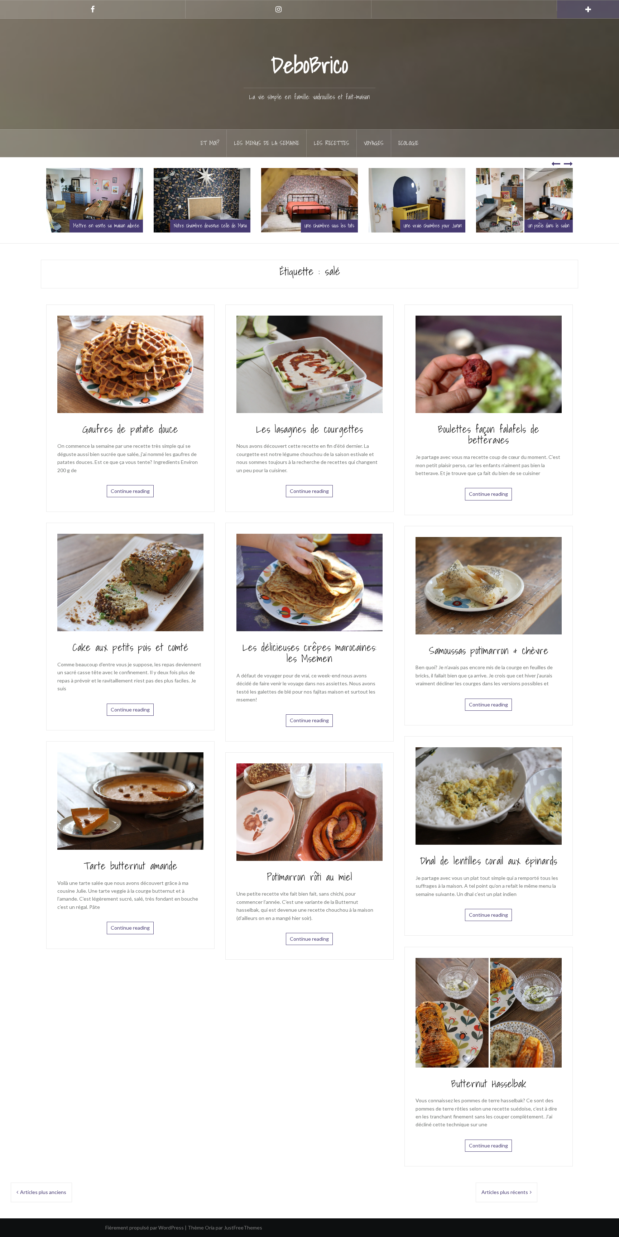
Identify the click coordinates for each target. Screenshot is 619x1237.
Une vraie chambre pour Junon (320, 226)
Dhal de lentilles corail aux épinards (488, 861)
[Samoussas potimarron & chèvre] (489, 585)
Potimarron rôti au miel (309, 877)
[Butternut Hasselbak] (489, 1012)
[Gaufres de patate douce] (130, 363)
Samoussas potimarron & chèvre (488, 650)
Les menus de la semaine (266, 143)
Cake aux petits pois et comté (130, 647)
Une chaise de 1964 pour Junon (535, 226)
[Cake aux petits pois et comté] (130, 582)
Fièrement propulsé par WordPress (144, 1227)
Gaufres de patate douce (130, 429)
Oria (210, 1227)
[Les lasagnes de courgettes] (309, 363)
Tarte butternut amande (130, 866)
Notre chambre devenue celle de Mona (97, 226)
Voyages (374, 143)
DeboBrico (309, 65)
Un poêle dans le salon (436, 226)
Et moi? (210, 143)
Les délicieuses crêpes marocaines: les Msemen (309, 652)
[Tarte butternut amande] (130, 800)
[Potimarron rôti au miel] (309, 811)
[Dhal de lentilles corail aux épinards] (489, 795)
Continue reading (130, 491)
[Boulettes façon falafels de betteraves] (489, 363)
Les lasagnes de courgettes (309, 429)
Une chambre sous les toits (217, 226)
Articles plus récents (504, 1192)
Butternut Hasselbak (488, 1083)
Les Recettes (331, 143)
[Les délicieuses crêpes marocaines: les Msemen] (309, 582)
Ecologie (408, 143)
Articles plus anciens (43, 1192)
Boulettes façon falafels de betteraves (488, 434)
